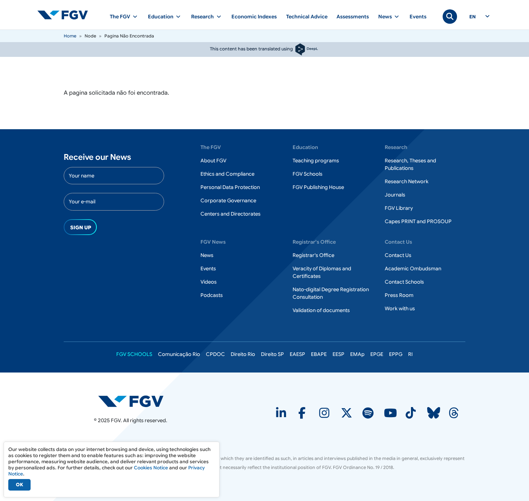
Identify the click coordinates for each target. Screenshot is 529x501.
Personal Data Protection (230, 187)
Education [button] (160, 16)
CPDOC (215, 354)
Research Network (407, 181)
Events (418, 16)
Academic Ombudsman (413, 268)
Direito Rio (243, 354)
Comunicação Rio (179, 354)
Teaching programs (316, 160)
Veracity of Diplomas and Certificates (322, 272)
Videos (208, 282)
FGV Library (399, 208)
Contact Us (398, 255)
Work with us (400, 308)
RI (410, 354)
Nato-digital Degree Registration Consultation (331, 293)
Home (70, 36)
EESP (338, 354)
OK (19, 485)
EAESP (297, 354)
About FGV (213, 160)
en (472, 17)
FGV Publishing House (318, 187)
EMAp (357, 354)
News (206, 255)
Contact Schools (404, 282)
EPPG (395, 354)
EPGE (376, 354)
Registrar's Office (313, 255)
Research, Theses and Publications (410, 164)
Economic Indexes (254, 16)
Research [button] (202, 16)
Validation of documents (321, 310)
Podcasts (211, 295)
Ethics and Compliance (227, 174)
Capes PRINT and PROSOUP (418, 221)
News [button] (385, 16)
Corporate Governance (228, 200)
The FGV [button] (120, 16)
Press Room (399, 295)
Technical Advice (306, 16)
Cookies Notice (151, 468)
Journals (395, 194)
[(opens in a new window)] (130, 401)
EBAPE (319, 354)
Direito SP (272, 354)
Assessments (352, 16)
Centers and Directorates (230, 214)
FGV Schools (307, 174)
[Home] (65, 14)
